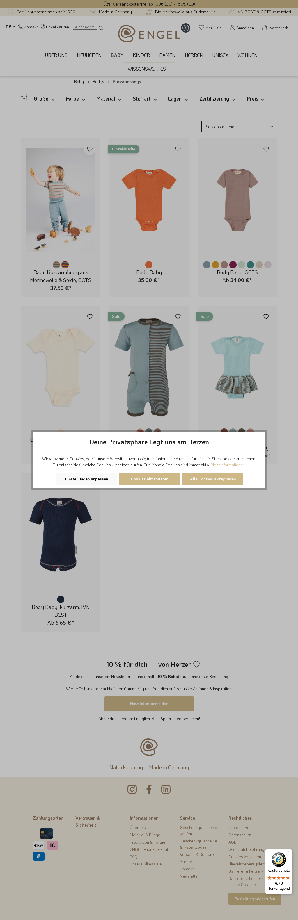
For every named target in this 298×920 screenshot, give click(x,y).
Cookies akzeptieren (149, 479)
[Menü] (288, 852)
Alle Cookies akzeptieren (213, 479)
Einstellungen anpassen (86, 479)
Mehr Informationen (228, 464)
